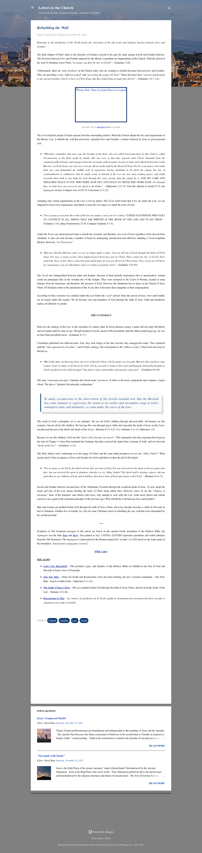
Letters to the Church (55, 7)
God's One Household (55, 566)
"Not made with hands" (51, 756)
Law (74, 620)
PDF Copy (101, 551)
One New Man (51, 577)
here (65, 535)
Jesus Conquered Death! (51, 718)
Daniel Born (101, 127)
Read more (157, 745)
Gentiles (64, 620)
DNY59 (108, 838)
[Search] (169, 8)
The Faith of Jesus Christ (56, 587)
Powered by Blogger (102, 831)
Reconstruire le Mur (54, 598)
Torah (84, 620)
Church (52, 620)
